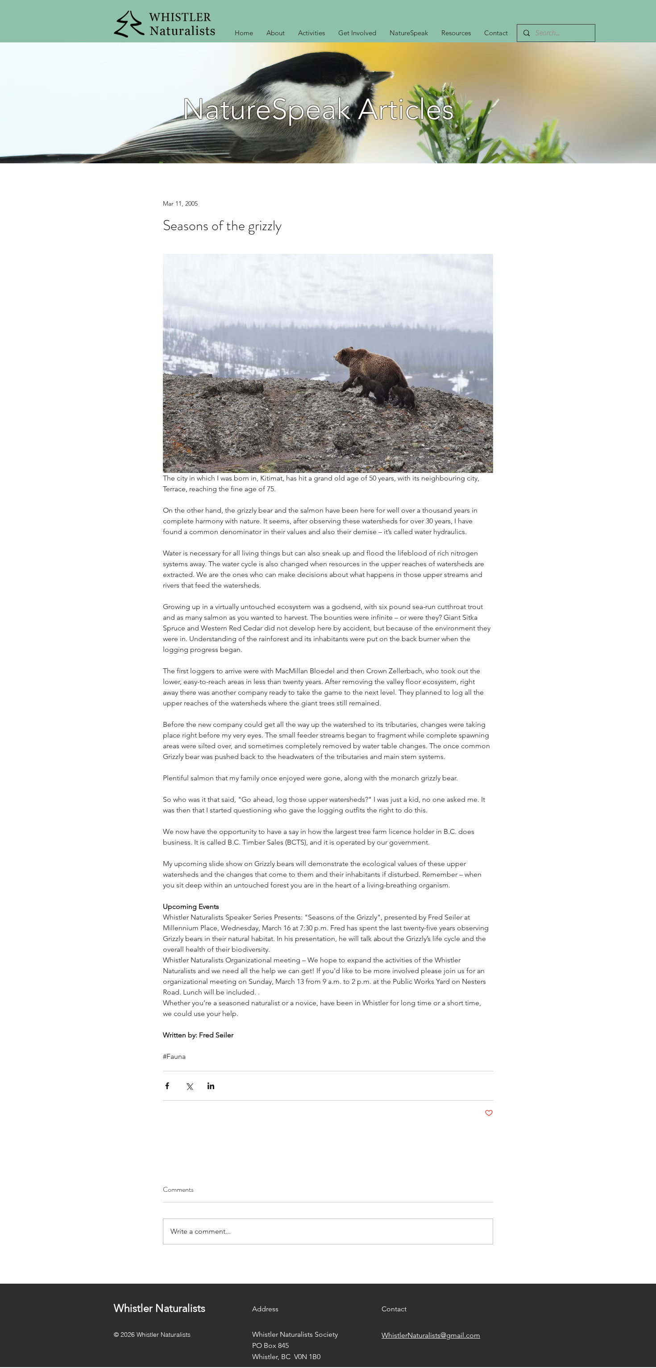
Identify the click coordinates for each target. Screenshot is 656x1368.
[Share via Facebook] (167, 1086)
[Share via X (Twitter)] (189, 1086)
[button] (311, 33)
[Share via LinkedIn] (211, 1086)
